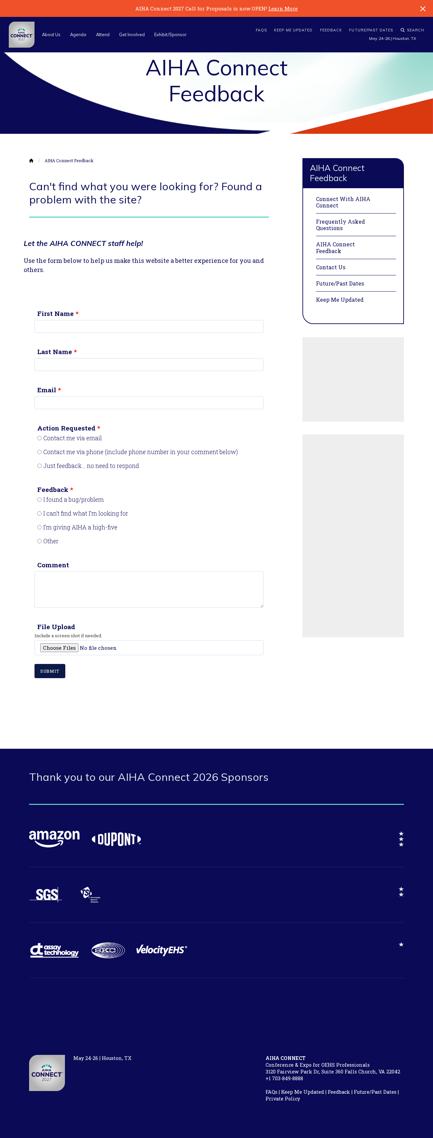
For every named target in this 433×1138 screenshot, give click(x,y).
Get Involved (132, 34)
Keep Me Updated (293, 30)
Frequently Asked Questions (340, 224)
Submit (50, 671)
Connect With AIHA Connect (343, 202)
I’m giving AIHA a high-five (80, 527)
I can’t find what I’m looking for (85, 513)
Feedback (331, 30)
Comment (53, 565)
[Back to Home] (34, 160)
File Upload (56, 626)
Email (46, 390)
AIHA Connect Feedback (69, 160)
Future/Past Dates (371, 30)
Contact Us (330, 267)
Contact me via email (72, 438)
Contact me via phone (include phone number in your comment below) (140, 452)
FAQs (261, 30)
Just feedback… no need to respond (91, 466)
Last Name (54, 351)
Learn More (283, 8)
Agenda (78, 34)
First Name (55, 313)
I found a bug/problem (73, 499)
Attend (103, 34)
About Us (51, 34)
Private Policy (283, 1098)
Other (51, 541)
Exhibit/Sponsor (170, 34)
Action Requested (66, 428)
